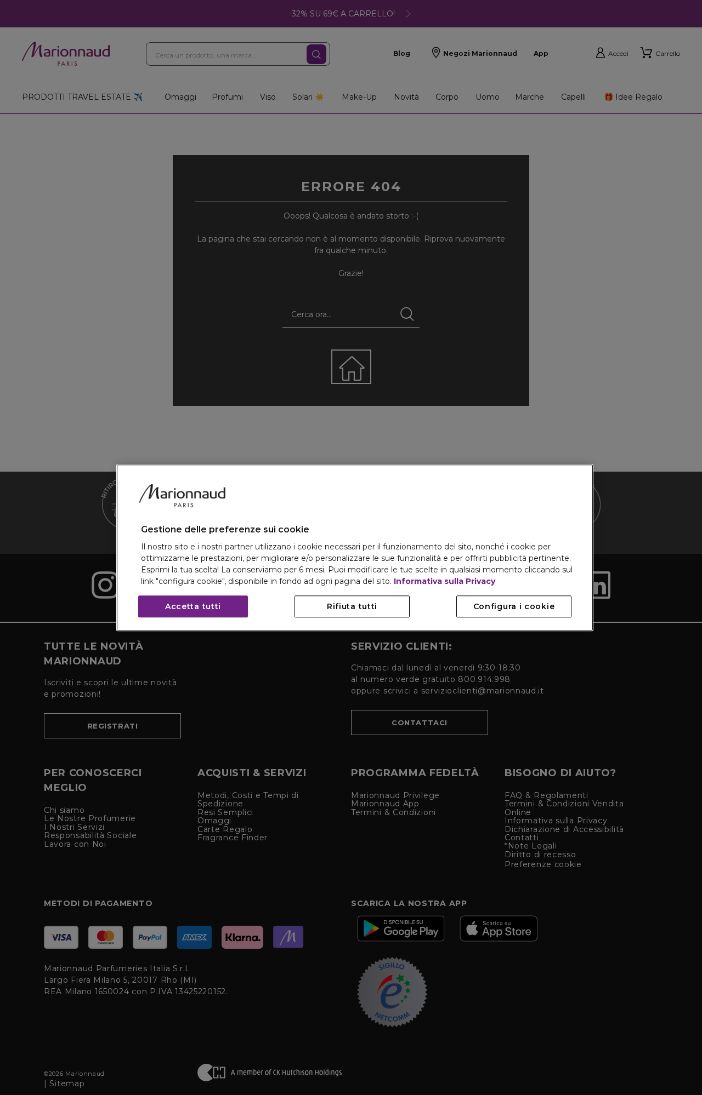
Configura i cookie (514, 606)
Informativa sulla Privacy (444, 581)
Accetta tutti (193, 606)
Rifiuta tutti (352, 606)
